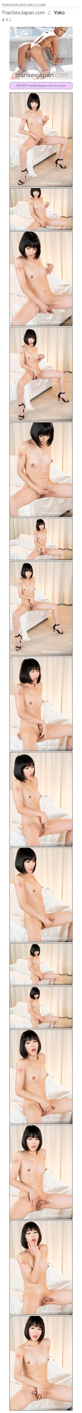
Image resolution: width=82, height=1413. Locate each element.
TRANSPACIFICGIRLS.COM (23, 5)
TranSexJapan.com (23, 12)
